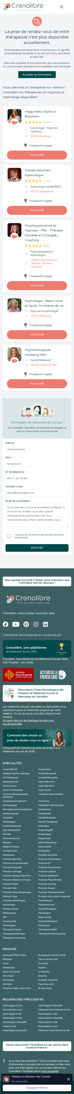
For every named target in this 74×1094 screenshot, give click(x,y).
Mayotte (42, 976)
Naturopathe (44, 846)
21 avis (46, 181)
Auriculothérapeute (48, 777)
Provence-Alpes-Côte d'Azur (17, 988)
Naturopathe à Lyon (13, 1010)
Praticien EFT (44, 863)
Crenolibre (9, 613)
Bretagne (7, 959)
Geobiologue (9, 822)
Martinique (8, 976)
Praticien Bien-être (12, 859)
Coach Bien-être (46, 786)
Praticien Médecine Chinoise (17, 880)
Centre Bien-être (46, 782)
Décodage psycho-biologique (17, 809)
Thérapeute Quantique (14, 938)
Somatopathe (9, 921)
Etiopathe (8, 817)
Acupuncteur (44, 769)
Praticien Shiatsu (46, 888)
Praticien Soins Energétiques (17, 892)
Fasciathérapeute (47, 817)
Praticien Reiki (10, 888)
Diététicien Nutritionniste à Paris (54, 1010)
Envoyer (37, 547)
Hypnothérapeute (11, 830)
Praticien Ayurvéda (47, 855)
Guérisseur (43, 826)
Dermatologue (10, 805)
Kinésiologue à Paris (13, 1018)
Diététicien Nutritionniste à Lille (54, 1030)
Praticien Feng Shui (12, 867)
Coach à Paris (9, 1026)
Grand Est (43, 963)
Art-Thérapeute (10, 777)
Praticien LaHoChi (47, 871)
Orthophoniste (10, 851)
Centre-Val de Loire (47, 959)
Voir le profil (37, 155)
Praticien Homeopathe (49, 867)
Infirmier (7, 834)
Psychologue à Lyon (48, 1026)
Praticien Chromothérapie (15, 863)
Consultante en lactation (15, 801)
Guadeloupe (9, 967)
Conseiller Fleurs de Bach (50, 794)
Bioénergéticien (10, 782)
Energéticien (44, 809)
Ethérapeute (44, 813)
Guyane (42, 967)
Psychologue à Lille (47, 1014)
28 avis (46, 122)
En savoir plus (20, 1081)
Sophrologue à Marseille (50, 1005)
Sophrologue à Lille (12, 1014)
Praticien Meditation (48, 876)
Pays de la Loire (46, 984)
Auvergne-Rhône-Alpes (14, 955)
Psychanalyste (45, 900)
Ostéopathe (9, 855)
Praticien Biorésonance (49, 859)
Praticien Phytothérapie (50, 880)
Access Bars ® (10, 769)
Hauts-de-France (11, 972)
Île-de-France (45, 988)
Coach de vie (44, 790)
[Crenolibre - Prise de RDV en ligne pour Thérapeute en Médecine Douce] (24, 7)
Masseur (7, 842)
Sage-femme (44, 917)
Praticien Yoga (10, 896)
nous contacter (50, 1071)
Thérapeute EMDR (47, 929)
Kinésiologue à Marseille (15, 1030)
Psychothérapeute (47, 909)
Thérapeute (44, 925)
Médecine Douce (11, 846)
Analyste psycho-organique (16, 773)
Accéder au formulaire (37, 74)
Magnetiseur (44, 838)
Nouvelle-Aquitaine (47, 980)
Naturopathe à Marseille (50, 1018)
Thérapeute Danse (12, 929)
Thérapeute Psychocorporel (52, 934)
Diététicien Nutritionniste (50, 805)
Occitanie (7, 984)
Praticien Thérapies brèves (51, 892)
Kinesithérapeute (11, 838)
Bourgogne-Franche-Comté (52, 955)
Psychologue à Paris (12, 1005)
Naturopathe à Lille (47, 1022)
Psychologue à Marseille (15, 1022)
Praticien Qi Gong (47, 884)
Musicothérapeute (47, 842)
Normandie (8, 980)
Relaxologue (44, 913)
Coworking (43, 801)
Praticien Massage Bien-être (17, 876)
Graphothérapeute (12, 826)
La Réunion (43, 972)
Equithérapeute (10, 813)
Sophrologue (9, 925)
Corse (5, 963)
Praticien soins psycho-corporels (54, 896)
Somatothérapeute (47, 921)
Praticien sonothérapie (14, 900)
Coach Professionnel (13, 790)
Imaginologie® (45, 830)
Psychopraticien (10, 909)
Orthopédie (44, 851)
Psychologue (9, 905)
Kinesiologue (44, 834)
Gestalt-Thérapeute (48, 822)
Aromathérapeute (47, 773)
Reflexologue (9, 913)
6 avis (46, 246)
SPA (5, 917)
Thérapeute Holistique (14, 934)
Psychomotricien (46, 905)
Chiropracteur (10, 786)
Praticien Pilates (11, 884)
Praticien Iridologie (12, 871)
